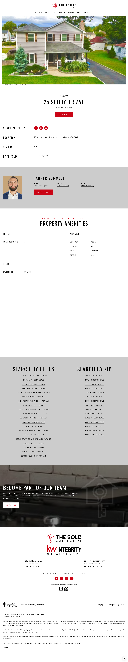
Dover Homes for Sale (34, 426)
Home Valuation (74, 12)
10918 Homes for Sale (94, 414)
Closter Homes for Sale (33, 435)
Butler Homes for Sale (33, 380)
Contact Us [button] (11, 505)
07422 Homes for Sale (94, 405)
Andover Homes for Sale (33, 422)
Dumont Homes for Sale (33, 443)
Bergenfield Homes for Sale (33, 456)
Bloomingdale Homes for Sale (33, 376)
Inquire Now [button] (64, 114)
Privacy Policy (119, 605)
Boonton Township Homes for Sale (34, 392)
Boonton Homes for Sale (33, 397)
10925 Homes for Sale (94, 380)
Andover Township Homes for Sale (33, 401)
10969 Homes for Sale (94, 401)
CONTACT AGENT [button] (44, 192)
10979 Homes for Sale (94, 388)
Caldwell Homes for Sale (33, 452)
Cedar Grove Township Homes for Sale (33, 439)
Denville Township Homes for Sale (33, 409)
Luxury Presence (37, 605)
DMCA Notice (68, 573)
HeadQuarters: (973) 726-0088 (94, 566)
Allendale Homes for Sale (33, 384)
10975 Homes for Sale (94, 435)
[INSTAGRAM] (61, 578)
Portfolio (43, 12)
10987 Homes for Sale (94, 409)
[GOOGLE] (71, 578)
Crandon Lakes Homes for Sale (33, 414)
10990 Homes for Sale (94, 376)
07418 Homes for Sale (94, 397)
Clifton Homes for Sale (33, 447)
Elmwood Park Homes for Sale (33, 418)
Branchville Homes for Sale (33, 388)
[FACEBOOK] (56, 578)
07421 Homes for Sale (94, 392)
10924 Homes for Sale (94, 422)
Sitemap (82, 573)
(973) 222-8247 (63, 186)
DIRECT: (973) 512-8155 (33, 566)
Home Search (57, 12)
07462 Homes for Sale (94, 418)
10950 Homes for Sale (94, 431)
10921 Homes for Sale (94, 384)
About (31, 12)
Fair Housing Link (50, 573)
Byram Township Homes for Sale (33, 431)
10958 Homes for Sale (94, 426)
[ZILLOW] (66, 578)
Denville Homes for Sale (34, 405)
